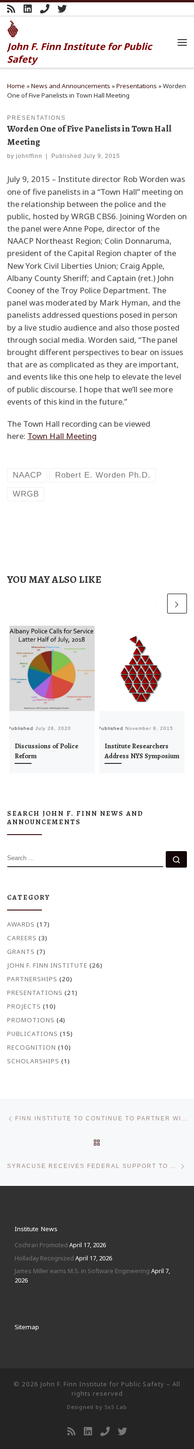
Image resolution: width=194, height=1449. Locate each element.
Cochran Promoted (41, 1245)
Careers (22, 938)
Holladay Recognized (44, 1258)
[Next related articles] (177, 603)
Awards (21, 924)
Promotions (31, 1020)
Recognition (31, 1047)
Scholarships (33, 1061)
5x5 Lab (116, 1406)
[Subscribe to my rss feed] (11, 9)
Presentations (136, 86)
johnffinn (29, 156)
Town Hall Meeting (62, 436)
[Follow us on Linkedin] (28, 9)
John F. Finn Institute (47, 965)
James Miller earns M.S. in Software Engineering (82, 1271)
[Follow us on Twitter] (62, 9)
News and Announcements (70, 86)
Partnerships (32, 979)
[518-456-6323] (44, 9)
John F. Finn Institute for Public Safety (102, 1384)
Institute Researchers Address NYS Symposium (142, 751)
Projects (24, 1006)
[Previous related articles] (155, 603)
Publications (32, 1033)
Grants (21, 951)
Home (16, 86)
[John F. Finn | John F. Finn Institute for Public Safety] (13, 27)
